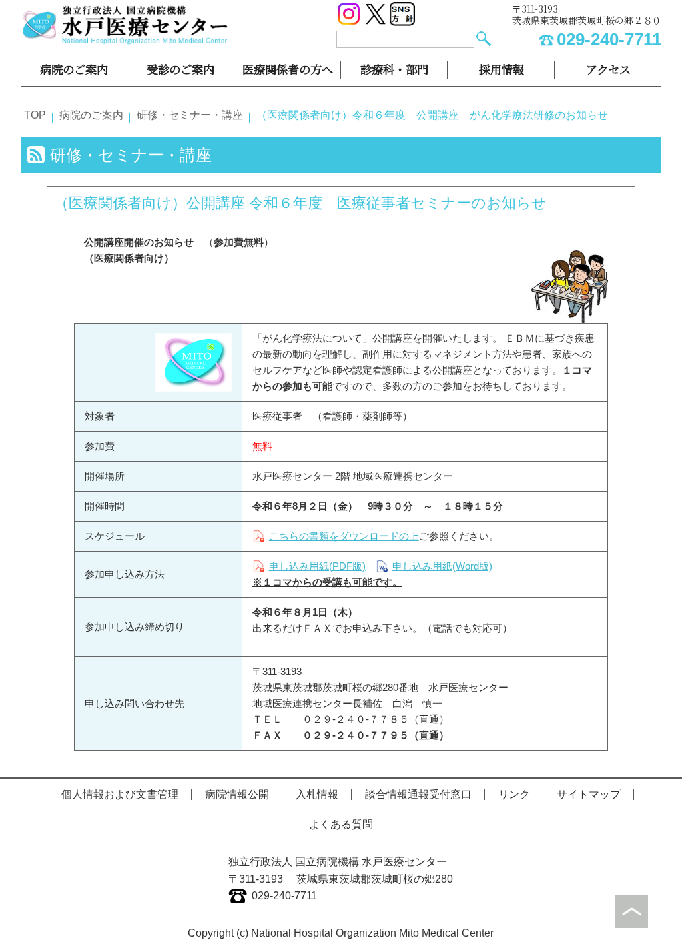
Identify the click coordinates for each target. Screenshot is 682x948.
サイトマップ (589, 794)
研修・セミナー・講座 (190, 115)
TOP (35, 115)
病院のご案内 (74, 69)
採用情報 (501, 69)
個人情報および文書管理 (119, 794)
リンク (514, 794)
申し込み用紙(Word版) (442, 566)
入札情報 (317, 794)
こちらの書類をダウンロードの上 (344, 536)
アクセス (608, 69)
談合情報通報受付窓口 (418, 794)
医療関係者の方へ (287, 69)
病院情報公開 (237, 794)
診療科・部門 (394, 69)
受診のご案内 (180, 69)
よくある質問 (341, 824)
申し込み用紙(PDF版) (317, 566)
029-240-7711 (609, 39)
